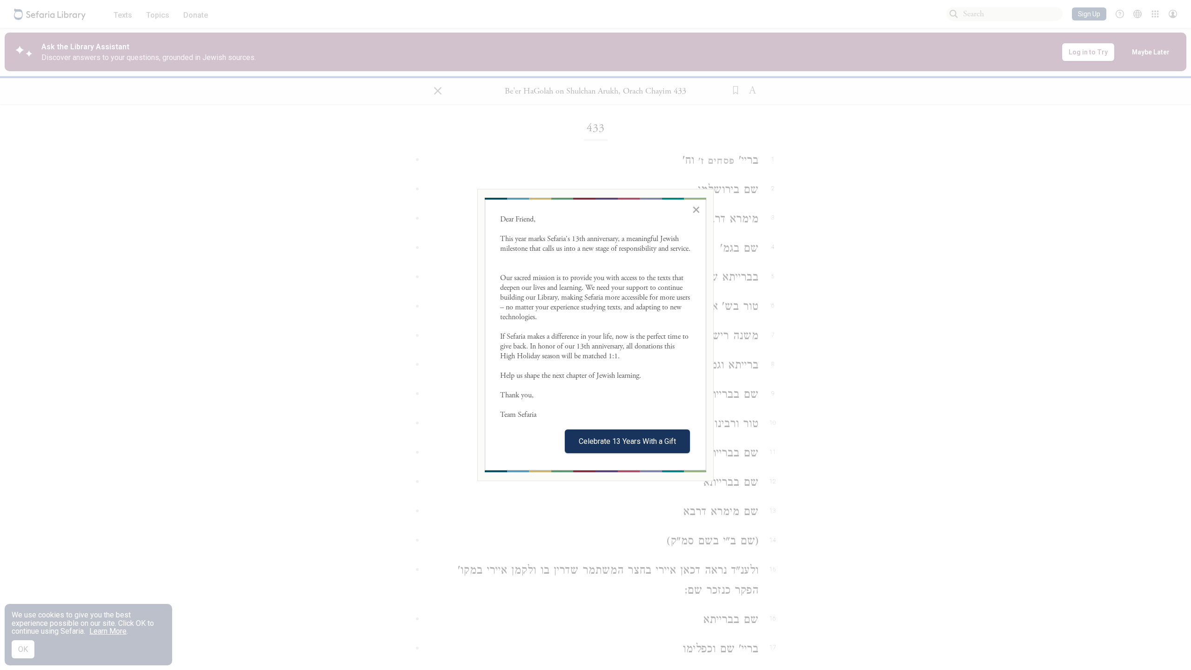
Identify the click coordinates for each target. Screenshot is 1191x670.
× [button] (696, 209)
